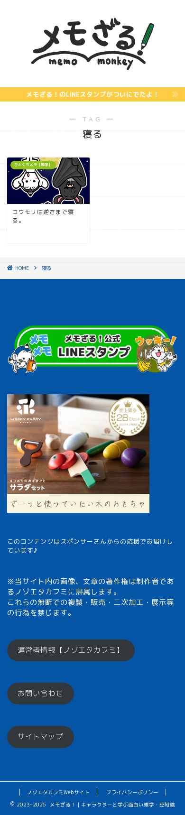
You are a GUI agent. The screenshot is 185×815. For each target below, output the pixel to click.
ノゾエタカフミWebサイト (58, 792)
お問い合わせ (40, 693)
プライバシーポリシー (132, 792)
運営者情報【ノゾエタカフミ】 (71, 650)
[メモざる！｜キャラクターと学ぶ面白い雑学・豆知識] (92, 79)
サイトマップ (40, 736)
